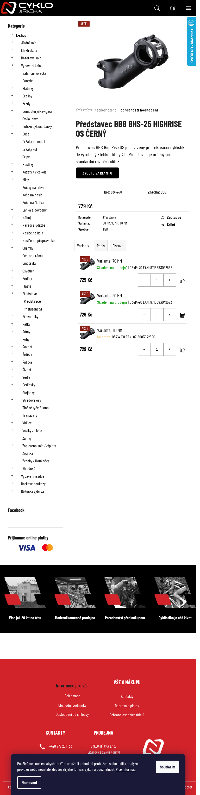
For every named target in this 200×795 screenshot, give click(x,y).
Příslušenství (33, 308)
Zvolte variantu (98, 172)
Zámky (27, 438)
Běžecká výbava (32, 491)
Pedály (27, 278)
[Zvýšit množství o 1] (169, 280)
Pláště (26, 285)
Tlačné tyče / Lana (35, 407)
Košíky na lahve (33, 187)
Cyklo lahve (30, 118)
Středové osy (31, 400)
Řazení (27, 346)
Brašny (27, 95)
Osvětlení (28, 270)
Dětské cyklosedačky (37, 126)
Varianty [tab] (83, 245)
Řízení (26, 369)
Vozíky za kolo (32, 430)
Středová (28, 468)
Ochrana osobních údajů (127, 714)
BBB (163, 191)
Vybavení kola (31, 65)
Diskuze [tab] (118, 245)
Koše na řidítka (33, 202)
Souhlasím (167, 766)
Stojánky (28, 392)
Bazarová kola (31, 57)
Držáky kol (29, 149)
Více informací (126, 769)
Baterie (27, 80)
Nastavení (29, 782)
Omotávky (29, 262)
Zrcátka (27, 453)
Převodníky (30, 316)
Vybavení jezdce (32, 476)
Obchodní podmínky (72, 705)
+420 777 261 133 (60, 745)
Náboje (27, 217)
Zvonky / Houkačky (35, 460)
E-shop (21, 35)
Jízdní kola (28, 42)
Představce (30, 293)
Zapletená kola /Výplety (39, 445)
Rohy (25, 339)
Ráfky (26, 323)
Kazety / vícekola (34, 171)
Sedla (26, 377)
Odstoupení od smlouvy (72, 714)
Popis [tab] (101, 245)
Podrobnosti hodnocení (138, 109)
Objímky (27, 247)
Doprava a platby (127, 705)
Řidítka (27, 361)
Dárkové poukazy (33, 483)
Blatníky (28, 88)
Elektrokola (29, 50)
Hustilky (28, 164)
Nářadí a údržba (34, 224)
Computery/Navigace (37, 111)
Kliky (25, 179)
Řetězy (27, 354)
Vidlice (27, 422)
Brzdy (26, 103)
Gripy (26, 156)
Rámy (26, 331)
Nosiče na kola (32, 232)
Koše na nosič (32, 194)
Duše (25, 133)
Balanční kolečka (34, 73)
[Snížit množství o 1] (144, 280)
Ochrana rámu (32, 255)
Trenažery (29, 415)
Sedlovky (28, 384)
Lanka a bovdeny (34, 209)
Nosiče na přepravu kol (38, 240)
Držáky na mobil (33, 141)
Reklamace (72, 695)
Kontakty (127, 696)
